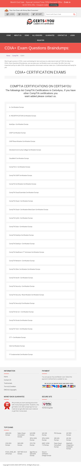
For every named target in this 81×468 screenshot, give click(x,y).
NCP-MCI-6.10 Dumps (22, 453)
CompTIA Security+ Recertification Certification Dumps (26, 295)
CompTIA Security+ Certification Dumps (21, 286)
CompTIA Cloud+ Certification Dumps (21, 201)
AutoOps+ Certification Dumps (18, 124)
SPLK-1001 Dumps (33, 439)
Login (12, 14)
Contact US (7, 380)
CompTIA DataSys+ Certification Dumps (22, 243)
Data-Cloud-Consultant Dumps (58, 445)
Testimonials (8, 383)
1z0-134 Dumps (44, 434)
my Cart (39, 14)
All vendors (37, 35)
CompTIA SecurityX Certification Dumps (21, 303)
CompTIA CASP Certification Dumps (20, 175)
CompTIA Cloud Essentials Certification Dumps (24, 192)
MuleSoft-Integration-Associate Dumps (70, 446)
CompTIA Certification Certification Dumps (22, 184)
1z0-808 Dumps (32, 434)
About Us (17, 35)
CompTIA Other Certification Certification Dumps (24, 269)
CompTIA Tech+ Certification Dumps (20, 329)
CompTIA (15, 55)
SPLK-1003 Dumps (45, 439)
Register (25, 14)
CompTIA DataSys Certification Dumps (21, 235)
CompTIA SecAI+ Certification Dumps (21, 278)
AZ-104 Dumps (68, 439)
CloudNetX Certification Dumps (19, 158)
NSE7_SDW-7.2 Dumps (46, 444)
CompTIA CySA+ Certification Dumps (21, 218)
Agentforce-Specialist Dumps (33, 453)
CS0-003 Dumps (8, 444)
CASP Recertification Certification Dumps (22, 141)
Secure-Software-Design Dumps (46, 453)
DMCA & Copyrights (10, 390)
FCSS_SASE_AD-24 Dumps (10, 453)
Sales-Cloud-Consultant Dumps (22, 435)
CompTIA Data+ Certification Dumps (20, 226)
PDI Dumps (57, 433)
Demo (27, 35)
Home (8, 35)
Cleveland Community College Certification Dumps (25, 150)
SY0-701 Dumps (32, 444)
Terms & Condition (10, 386)
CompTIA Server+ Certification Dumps (21, 312)
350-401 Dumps (56, 439)
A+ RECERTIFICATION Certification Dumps (22, 116)
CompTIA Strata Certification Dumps (20, 320)
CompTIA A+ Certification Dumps (19, 167)
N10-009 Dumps (20, 444)
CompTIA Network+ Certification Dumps (22, 261)
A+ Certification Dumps (16, 107)
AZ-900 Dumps (68, 434)
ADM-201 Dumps (8, 434)
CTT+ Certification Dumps (17, 337)
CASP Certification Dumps (17, 133)
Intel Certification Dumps (17, 346)
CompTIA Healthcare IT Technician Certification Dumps (26, 252)
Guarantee (50, 35)
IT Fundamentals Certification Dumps (21, 354)
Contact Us (62, 35)
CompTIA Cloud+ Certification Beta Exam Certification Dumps (28, 209)
